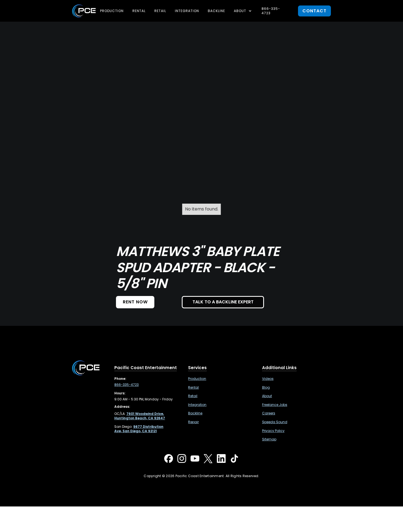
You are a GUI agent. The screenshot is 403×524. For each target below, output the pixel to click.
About (267, 396)
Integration (187, 10)
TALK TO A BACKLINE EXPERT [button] (223, 302)
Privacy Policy (273, 431)
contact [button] (314, 11)
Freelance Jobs (274, 405)
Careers (268, 413)
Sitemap (269, 439)
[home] (84, 11)
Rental (139, 10)
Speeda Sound (274, 422)
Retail (160, 10)
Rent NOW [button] (135, 302)
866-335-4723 (271, 10)
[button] (243, 11)
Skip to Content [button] (27, 8)
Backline (216, 10)
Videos (268, 379)
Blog (266, 387)
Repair (193, 422)
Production (112, 10)
